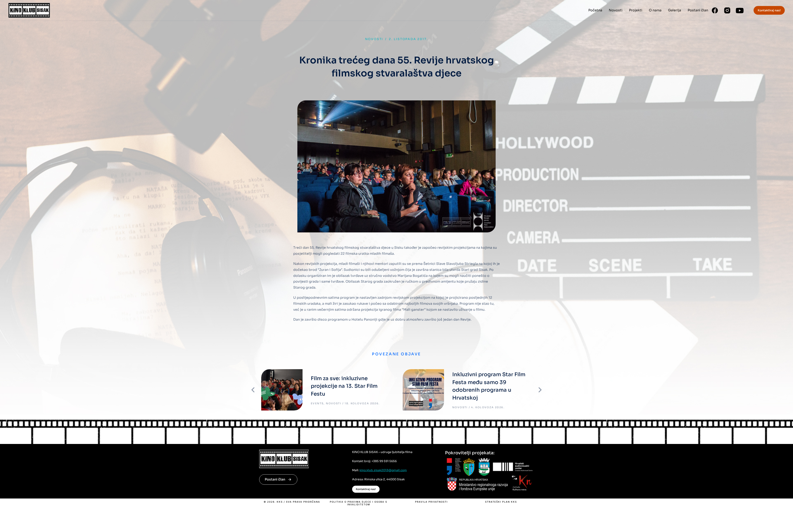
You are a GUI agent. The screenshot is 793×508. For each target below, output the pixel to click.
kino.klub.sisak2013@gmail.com (383, 470)
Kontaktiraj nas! (769, 10)
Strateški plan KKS (501, 502)
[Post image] (282, 389)
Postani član (275, 479)
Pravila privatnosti (431, 502)
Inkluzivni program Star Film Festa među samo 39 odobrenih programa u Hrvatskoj (488, 386)
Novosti (374, 39)
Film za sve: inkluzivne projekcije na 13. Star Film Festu (344, 386)
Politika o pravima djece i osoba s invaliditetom (358, 503)
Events (317, 403)
